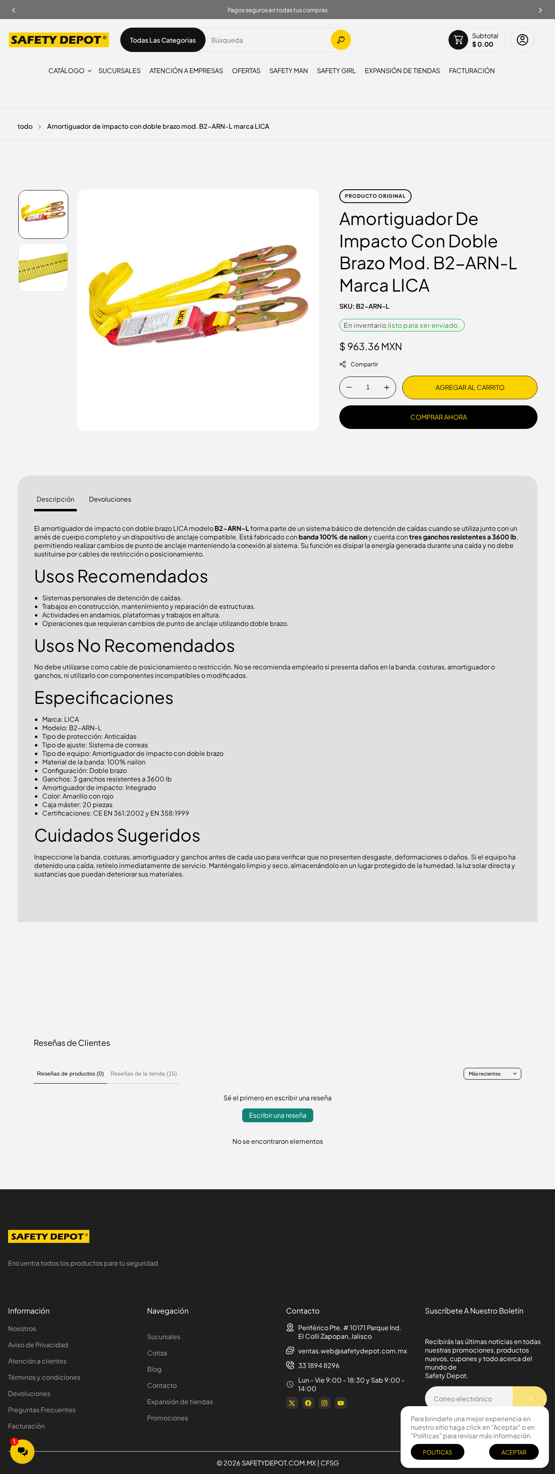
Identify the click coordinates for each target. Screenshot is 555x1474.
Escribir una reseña (277, 1115)
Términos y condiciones (44, 1377)
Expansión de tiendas (180, 1401)
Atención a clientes (37, 1361)
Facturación (26, 1426)
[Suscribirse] (530, 1398)
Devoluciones (29, 1393)
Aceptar (514, 1452)
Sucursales (163, 1336)
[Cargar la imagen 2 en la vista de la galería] (43, 267)
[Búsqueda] (341, 40)
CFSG (330, 1463)
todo (25, 126)
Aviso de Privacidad (38, 1344)
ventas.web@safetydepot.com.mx (352, 1350)
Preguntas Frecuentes (42, 1409)
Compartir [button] (364, 364)
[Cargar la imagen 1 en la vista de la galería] (43, 214)
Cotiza (157, 1352)
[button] (541, 8)
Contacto (162, 1385)
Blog (154, 1369)
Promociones (167, 1417)
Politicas (437, 1452)
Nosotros (22, 1328)
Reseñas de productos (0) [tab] (70, 1073)
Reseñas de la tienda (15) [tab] (144, 1073)
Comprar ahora (438, 417)
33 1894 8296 (319, 1365)
